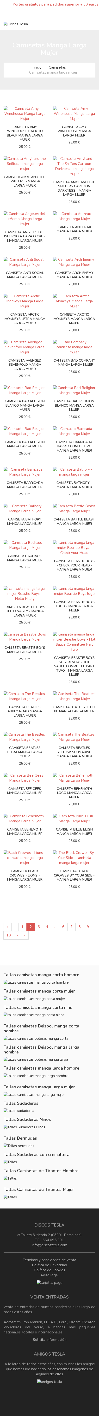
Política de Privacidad (49, 1265)
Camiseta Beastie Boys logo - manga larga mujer (74, 606)
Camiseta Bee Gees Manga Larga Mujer (25, 790)
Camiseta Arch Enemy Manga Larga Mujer (74, 275)
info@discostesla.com (49, 1245)
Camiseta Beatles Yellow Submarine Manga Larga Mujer (74, 752)
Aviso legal (49, 1275)
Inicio (37, 67)
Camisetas (57, 67)
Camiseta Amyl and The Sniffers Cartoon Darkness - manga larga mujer (74, 188)
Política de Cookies (49, 1270)
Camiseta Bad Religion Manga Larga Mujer (25, 444)
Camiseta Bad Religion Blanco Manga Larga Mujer (25, 405)
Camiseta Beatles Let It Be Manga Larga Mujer (74, 709)
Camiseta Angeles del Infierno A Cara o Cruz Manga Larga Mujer (24, 236)
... (55, 926)
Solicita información (50, 1339)
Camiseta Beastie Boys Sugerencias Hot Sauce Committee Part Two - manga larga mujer (74, 666)
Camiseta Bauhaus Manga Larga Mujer (25, 558)
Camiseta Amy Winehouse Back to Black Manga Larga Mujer (25, 133)
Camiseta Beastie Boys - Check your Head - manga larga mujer (74, 565)
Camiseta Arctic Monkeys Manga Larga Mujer (74, 318)
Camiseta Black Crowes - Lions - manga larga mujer (25, 875)
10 (8, 935)
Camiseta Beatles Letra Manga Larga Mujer (25, 752)
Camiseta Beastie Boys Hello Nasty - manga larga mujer (25, 611)
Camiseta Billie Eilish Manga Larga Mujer (74, 831)
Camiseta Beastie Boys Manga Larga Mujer (25, 649)
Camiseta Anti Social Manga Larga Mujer (25, 275)
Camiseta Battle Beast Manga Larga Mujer (74, 521)
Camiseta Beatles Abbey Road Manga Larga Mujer (24, 711)
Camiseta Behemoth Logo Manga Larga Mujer (74, 792)
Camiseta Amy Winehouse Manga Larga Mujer (74, 131)
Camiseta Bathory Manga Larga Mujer (25, 521)
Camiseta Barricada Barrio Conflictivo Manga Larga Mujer (74, 446)
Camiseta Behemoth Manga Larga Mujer (25, 831)
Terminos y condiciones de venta (49, 1260)
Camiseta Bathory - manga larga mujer (74, 485)
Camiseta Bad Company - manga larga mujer (74, 362)
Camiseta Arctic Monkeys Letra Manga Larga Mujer (25, 318)
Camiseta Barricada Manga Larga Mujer (25, 485)
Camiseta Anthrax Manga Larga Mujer (74, 229)
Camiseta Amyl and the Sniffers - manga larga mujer (25, 181)
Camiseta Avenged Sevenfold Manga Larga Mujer (24, 364)
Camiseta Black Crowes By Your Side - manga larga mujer (74, 875)
